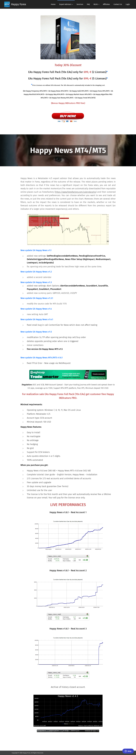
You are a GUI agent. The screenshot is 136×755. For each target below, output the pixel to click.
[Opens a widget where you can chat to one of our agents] (128, 751)
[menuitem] (53, 4)
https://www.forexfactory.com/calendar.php (75, 192)
